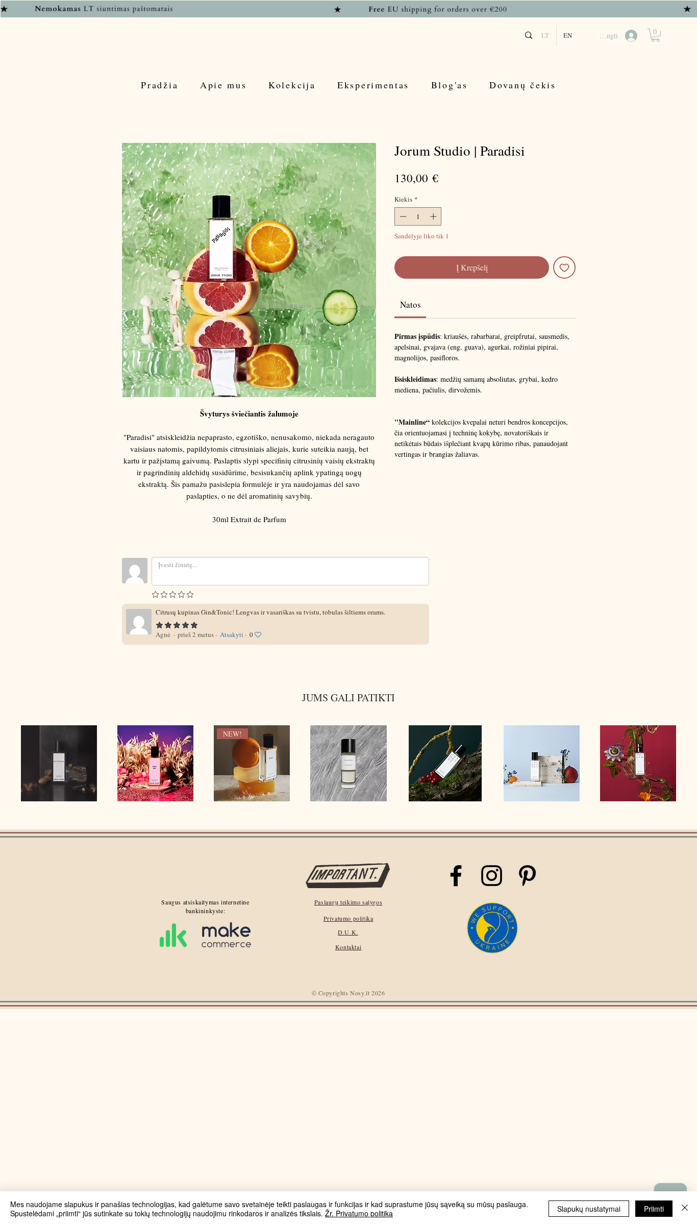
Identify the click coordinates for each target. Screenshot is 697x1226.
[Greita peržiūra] (59, 763)
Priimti (654, 1209)
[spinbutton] (418, 216)
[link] (410, 304)
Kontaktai (348, 947)
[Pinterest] (527, 876)
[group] (348, 764)
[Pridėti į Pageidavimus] (564, 267)
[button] (655, 35)
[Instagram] (492, 876)
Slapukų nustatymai (588, 1209)
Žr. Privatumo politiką (359, 1213)
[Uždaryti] (685, 1208)
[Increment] (434, 216)
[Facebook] (456, 876)
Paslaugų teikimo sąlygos (348, 902)
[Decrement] (402, 216)
